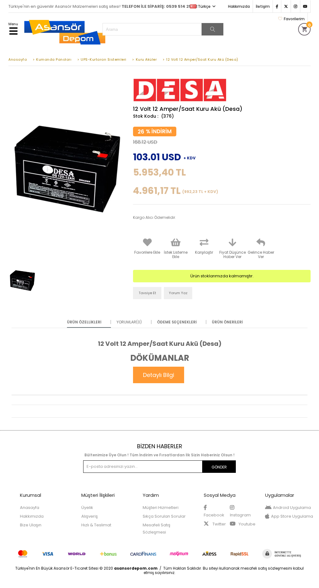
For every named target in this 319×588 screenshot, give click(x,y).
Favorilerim (294, 18)
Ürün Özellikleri (84, 322)
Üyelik (87, 507)
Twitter (219, 524)
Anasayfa (29, 507)
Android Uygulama (292, 507)
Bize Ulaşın (30, 525)
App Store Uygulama (292, 516)
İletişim (263, 6)
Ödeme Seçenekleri (177, 322)
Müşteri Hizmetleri (161, 507)
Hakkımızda (239, 6)
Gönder (219, 467)
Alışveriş (89, 516)
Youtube (246, 524)
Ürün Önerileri (227, 322)
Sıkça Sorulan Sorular (164, 516)
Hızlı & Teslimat (96, 525)
